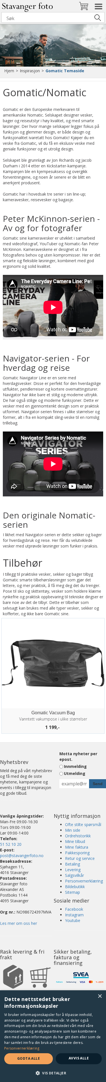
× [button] (100, 996)
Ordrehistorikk (78, 835)
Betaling (72, 864)
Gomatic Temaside (65, 70)
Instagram (74, 914)
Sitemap (72, 892)
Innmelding (75, 766)
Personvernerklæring (84, 881)
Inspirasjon (30, 70)
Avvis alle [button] (79, 1058)
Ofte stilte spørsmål (83, 824)
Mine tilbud (75, 841)
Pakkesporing (77, 852)
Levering (73, 869)
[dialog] (53, 1036)
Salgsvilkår (74, 875)
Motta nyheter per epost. (78, 756)
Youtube (72, 920)
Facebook (74, 909)
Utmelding (74, 773)
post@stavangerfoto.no (22, 855)
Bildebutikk (75, 886)
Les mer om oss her (18, 923)
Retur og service (80, 858)
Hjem (9, 70)
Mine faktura (76, 847)
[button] (53, 1073)
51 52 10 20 (10, 844)
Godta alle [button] (28, 1058)
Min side (72, 830)
